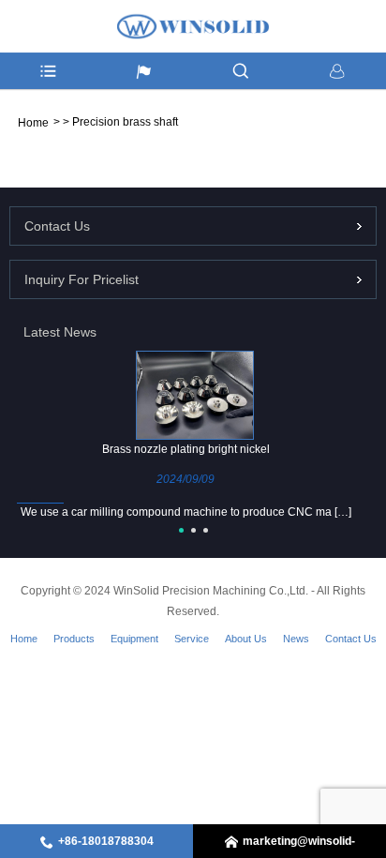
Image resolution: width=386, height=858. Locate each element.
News (296, 638)
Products (74, 638)
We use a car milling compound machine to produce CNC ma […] (186, 512)
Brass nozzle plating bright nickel (186, 449)
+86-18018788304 (106, 841)
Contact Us (351, 638)
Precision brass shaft (125, 121)
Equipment (134, 638)
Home (23, 638)
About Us (246, 638)
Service (191, 638)
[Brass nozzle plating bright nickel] (195, 394)
